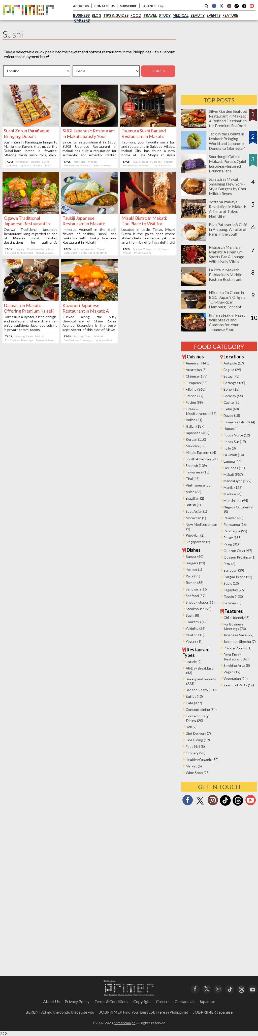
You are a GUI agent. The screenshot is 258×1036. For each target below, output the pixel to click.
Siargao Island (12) (237, 577)
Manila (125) (232, 487)
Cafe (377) (194, 703)
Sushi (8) (192, 615)
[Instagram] (229, 5)
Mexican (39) (196, 446)
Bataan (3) (231, 376)
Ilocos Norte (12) (236, 435)
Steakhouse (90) (198, 609)
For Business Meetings (78, 165)
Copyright (142, 1001)
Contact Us (184, 1001)
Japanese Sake (162, 165)
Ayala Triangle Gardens (147, 161)
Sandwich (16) (197, 589)
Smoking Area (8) (236, 665)
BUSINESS (81, 15)
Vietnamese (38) (199, 485)
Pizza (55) (193, 576)
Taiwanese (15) (197, 472)
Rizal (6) (229, 564)
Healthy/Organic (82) (202, 759)
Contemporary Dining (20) (197, 718)
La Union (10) (233, 455)
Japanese (25, 165)
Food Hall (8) (195, 746)
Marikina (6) (232, 494)
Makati (92, 161)
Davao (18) (231, 415)
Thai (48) (193, 478)
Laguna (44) (232, 461)
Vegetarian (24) (235, 678)
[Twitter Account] (221, 5)
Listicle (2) (194, 661)
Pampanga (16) (235, 524)
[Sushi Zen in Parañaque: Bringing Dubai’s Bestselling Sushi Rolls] (31, 125)
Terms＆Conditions (111, 1001)
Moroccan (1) (196, 518)
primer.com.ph (125, 1023)
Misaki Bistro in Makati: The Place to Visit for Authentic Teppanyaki (144, 223)
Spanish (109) (196, 465)
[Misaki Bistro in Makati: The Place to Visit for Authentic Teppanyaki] (148, 212)
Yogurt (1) (193, 641)
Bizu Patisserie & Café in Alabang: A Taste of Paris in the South (228, 229)
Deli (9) (191, 727)
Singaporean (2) (198, 542)
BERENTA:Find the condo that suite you (59, 1012)
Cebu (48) (231, 409)
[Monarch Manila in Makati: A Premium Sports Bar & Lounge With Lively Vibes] (193, 262)
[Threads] (238, 805)
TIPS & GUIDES (115, 15)
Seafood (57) (196, 596)
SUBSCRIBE (128, 6)
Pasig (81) (231, 544)
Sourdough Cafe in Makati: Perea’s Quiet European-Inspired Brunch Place (227, 163)
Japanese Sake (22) (238, 635)
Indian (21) (194, 420)
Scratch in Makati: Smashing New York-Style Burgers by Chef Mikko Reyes (227, 186)
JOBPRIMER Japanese (213, 1012)
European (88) (197, 383)
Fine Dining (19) (198, 740)
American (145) (197, 363)
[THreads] (244, 7)
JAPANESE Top (153, 6)
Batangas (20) (234, 383)
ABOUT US (81, 6)
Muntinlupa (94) (235, 500)
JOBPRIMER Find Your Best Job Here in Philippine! (143, 1012)
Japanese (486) (197, 433)
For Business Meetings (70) (234, 626)
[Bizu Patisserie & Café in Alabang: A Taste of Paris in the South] (193, 239)
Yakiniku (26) (195, 628)
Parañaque (22, 161)
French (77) (194, 396)
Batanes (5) (232, 603)
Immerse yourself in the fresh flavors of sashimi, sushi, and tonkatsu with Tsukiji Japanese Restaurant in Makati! (89, 235)
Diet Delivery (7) (198, 733)
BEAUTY (197, 15)
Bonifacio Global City (40, 248)
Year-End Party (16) (238, 685)
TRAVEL (150, 15)
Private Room (102, 165)
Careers (163, 1001)
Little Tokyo (161, 248)
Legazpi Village (142, 248)
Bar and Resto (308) (201, 690)
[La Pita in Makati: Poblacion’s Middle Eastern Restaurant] (193, 284)
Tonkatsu (11, 165)
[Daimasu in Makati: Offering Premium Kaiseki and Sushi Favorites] (31, 299)
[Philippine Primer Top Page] (28, 18)
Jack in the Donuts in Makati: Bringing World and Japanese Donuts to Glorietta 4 (227, 141)
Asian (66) (193, 492)
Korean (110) (196, 439)
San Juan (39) (233, 570)
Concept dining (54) (201, 709)
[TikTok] (236, 7)
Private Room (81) (237, 648)
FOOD (136, 15)
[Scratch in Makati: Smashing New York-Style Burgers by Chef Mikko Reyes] (193, 194)
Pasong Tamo (24, 336)
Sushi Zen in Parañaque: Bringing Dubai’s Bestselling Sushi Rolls (27, 136)
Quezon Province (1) (239, 557)
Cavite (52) (232, 402)
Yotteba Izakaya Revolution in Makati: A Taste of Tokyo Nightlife (227, 208)
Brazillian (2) (195, 498)
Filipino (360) (195, 389)
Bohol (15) (231, 389)
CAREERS (82, 20)
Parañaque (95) (235, 531)
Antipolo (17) (233, 363)
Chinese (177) (197, 376)
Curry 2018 (70, 252)
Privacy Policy (77, 1001)
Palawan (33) (233, 518)
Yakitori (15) (195, 635)
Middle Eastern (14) (201, 452)
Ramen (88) (194, 582)
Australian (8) (196, 369)
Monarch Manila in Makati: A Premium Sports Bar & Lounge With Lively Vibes (226, 254)
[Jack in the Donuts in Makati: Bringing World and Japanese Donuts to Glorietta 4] (193, 148)
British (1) (193, 505)
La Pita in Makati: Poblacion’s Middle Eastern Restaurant (225, 274)
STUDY (165, 15)
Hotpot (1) (194, 569)
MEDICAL (180, 15)
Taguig (19, 248)
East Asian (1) (196, 511)
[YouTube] (252, 988)
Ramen (35, 161)
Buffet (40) (194, 696)
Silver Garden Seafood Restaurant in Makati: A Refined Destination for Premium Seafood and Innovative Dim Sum (228, 123)
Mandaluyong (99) (237, 481)
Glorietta (79, 161)
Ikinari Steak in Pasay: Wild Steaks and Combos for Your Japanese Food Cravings (227, 325)
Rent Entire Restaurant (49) (236, 656)
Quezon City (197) (237, 550)
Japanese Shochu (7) (239, 641)
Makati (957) (233, 474)
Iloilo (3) (229, 448)
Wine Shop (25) (198, 772)
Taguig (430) (233, 596)
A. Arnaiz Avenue (84, 248)
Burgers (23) (195, 563)
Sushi (45, 161)
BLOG (96, 15)
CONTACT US (104, 6)
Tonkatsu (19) (197, 622)
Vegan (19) (231, 672)
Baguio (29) (232, 369)
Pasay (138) (232, 537)
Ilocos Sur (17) (234, 441)
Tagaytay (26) (234, 590)
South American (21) (202, 459)
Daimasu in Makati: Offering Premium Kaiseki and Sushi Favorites (29, 311)
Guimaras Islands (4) (239, 422)
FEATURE (230, 15)
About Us (51, 1001)
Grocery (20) (195, 753)
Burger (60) (194, 556)
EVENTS (213, 15)
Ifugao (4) (231, 428)
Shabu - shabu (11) (200, 602)
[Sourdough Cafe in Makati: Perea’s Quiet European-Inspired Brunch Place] (193, 171)
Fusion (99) (194, 402)
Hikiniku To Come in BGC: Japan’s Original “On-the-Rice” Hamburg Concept (227, 299)
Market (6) (194, 766)
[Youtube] (251, 5)
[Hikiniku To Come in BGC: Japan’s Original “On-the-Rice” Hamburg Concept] (193, 307)
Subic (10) (231, 583)
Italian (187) (195, 426)
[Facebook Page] (213, 5)
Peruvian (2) (195, 535)
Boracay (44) (233, 396)
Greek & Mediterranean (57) (201, 411)
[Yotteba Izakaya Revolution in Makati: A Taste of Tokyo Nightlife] (193, 216)
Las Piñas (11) (234, 468)
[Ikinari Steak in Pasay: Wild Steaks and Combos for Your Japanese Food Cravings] (193, 329)
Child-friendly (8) (236, 617)
